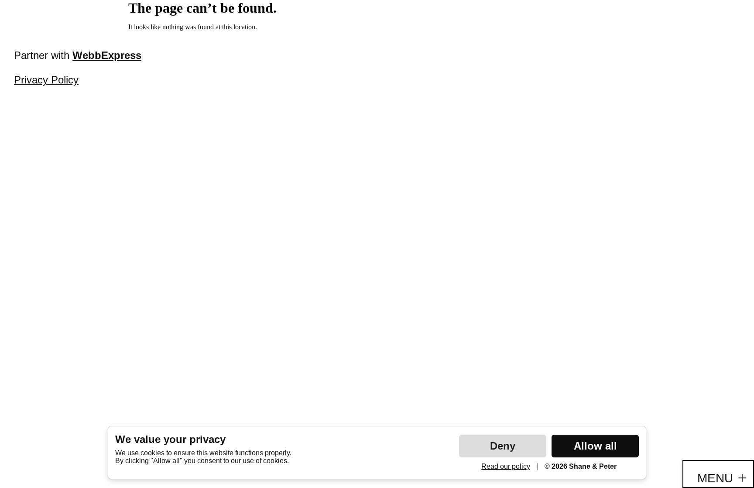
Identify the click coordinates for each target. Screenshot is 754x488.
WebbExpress (106, 55)
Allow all (595, 446)
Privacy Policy (46, 80)
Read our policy (505, 466)
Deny (502, 446)
